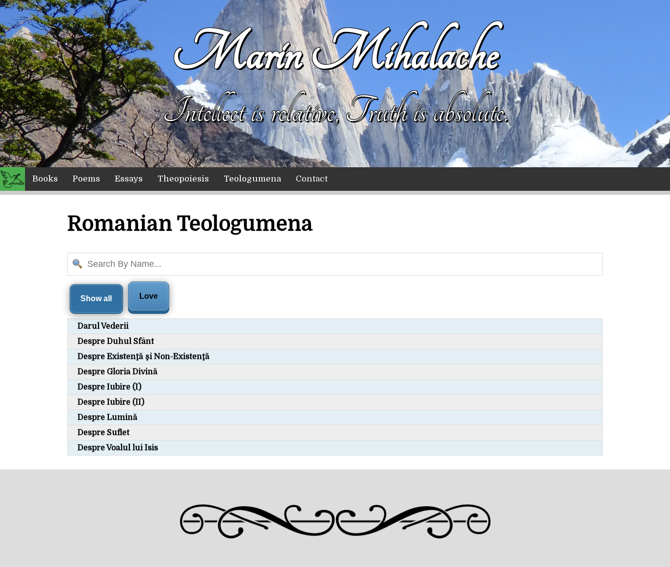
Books (45, 178)
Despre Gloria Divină (117, 371)
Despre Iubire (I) (109, 387)
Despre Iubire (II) (110, 402)
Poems (86, 178)
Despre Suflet (103, 432)
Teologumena (252, 178)
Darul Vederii (103, 326)
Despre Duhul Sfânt (115, 341)
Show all (96, 298)
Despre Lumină (107, 417)
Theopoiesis (183, 178)
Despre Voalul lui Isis (117, 447)
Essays (129, 178)
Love (148, 296)
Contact (312, 178)
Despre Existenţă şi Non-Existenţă (143, 356)
